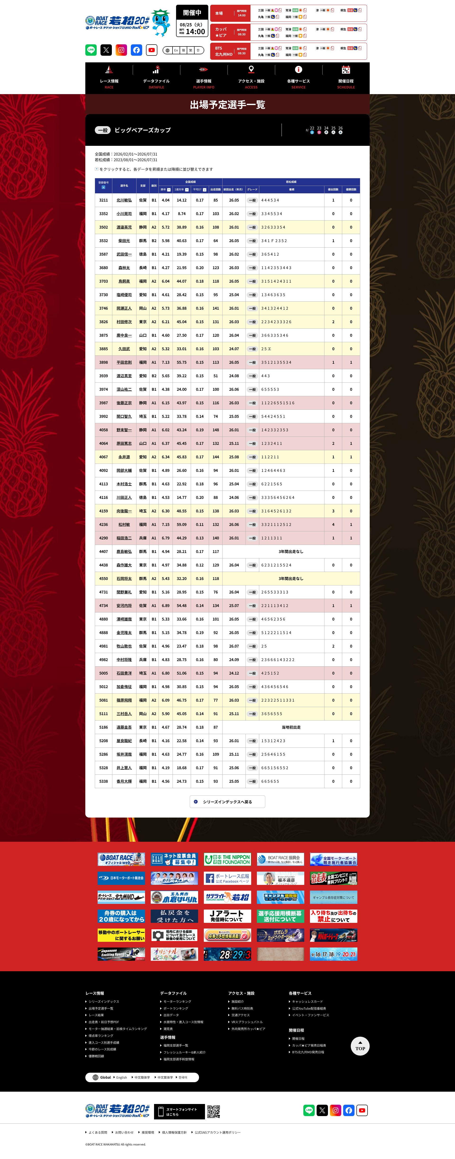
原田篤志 (124, 443)
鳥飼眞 (124, 281)
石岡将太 (124, 578)
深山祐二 (124, 389)
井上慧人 (124, 767)
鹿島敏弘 (124, 551)
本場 (219, 13)
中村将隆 (124, 659)
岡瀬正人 (124, 308)
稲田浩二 (124, 538)
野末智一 (124, 429)
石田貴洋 (124, 673)
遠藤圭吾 (124, 727)
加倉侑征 (124, 686)
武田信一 (124, 254)
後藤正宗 (124, 402)
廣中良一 (124, 335)
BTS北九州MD (223, 51)
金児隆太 (124, 632)
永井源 (124, 457)
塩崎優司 (124, 294)
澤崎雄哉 (124, 619)
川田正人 (124, 497)
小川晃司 (124, 213)
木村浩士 (124, 484)
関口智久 (124, 416)
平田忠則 (124, 362)
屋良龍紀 (124, 740)
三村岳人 (124, 713)
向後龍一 (124, 511)
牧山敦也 (124, 646)
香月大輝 (124, 781)
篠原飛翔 (124, 700)
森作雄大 (124, 565)
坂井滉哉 (124, 754)
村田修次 (124, 321)
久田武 (124, 348)
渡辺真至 (124, 375)
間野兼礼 (124, 592)
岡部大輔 (124, 470)
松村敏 (124, 524)
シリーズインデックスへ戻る (227, 802)
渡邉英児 (124, 227)
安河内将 (124, 605)
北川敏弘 (124, 200)
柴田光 (124, 240)
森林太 (124, 267)
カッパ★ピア (221, 32)
